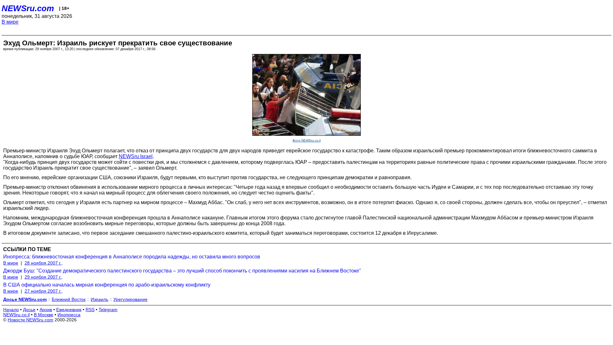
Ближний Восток (69, 299)
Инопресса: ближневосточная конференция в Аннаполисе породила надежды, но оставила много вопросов (131, 256)
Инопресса (68, 314)
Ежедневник (68, 309)
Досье (29, 309)
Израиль (99, 299)
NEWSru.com (28, 8)
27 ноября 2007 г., (44, 291)
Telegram (108, 309)
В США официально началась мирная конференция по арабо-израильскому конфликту (106, 285)
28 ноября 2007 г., (44, 262)
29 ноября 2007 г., (44, 277)
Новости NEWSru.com (30, 319)
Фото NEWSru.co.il (306, 140)
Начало (11, 309)
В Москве (43, 314)
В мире (10, 22)
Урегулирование (130, 299)
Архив (46, 309)
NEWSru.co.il (16, 314)
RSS (90, 309)
